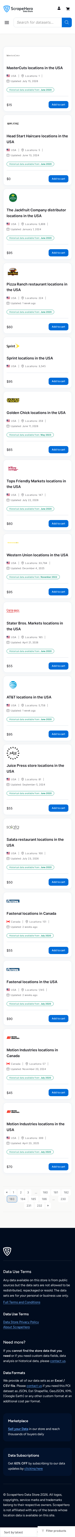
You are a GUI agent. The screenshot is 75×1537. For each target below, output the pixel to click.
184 (22, 1199)
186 (44, 1199)
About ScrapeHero (16, 1327)
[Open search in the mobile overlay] (43, 22)
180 (45, 1192)
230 (63, 1199)
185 (33, 1199)
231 (29, 1205)
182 (66, 1192)
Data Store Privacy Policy (21, 1322)
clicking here (33, 1468)
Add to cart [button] (58, 104)
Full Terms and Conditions (21, 1302)
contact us (57, 1361)
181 (56, 1192)
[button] (6, 22)
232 (39, 1205)
